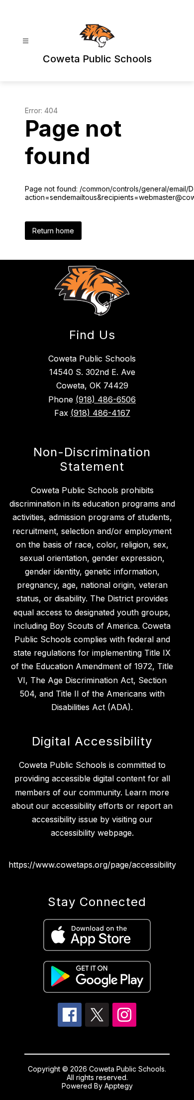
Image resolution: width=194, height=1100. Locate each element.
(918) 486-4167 (100, 413)
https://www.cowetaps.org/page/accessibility (92, 865)
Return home (53, 230)
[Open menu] (25, 41)
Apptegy (118, 1086)
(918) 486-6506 (106, 399)
